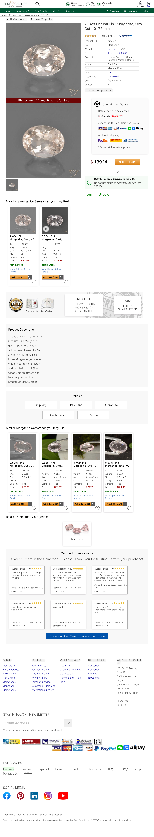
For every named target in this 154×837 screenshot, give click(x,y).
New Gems (9, 665)
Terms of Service (41, 681)
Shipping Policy (40, 673)
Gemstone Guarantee (43, 685)
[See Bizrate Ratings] (125, 36)
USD (146, 11)
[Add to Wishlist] (117, 171)
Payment (76, 405)
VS (109, 72)
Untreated (113, 76)
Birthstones (9, 673)
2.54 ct (112, 49)
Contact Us (66, 673)
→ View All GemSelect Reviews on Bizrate (77, 636)
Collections (94, 665)
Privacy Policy (39, 677)
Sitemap (92, 673)
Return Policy (38, 665)
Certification (58, 415)
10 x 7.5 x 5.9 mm (117, 53)
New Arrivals (41, 11)
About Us (65, 665)
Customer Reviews (70, 669)
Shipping (41, 405)
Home (8, 11)
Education (69, 11)
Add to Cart (127, 162)
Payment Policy (40, 669)
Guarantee (111, 405)
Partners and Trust (70, 677)
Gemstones (23, 10)
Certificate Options (97, 90)
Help (55, 10)
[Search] (38, 4)
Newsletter (94, 677)
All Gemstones (11, 669)
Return (93, 415)
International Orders (42, 689)
